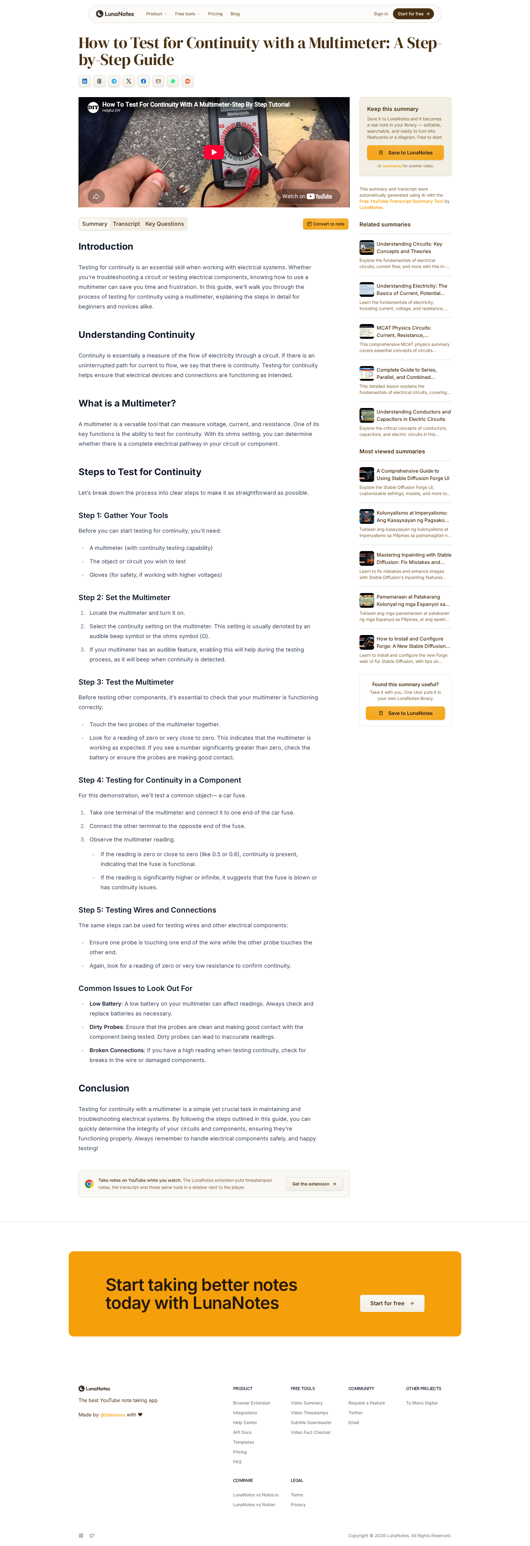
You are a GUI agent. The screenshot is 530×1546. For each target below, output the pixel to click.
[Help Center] (81, 1535)
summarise (392, 166)
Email (353, 1422)
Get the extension (310, 1183)
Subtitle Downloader (311, 1422)
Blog (235, 13)
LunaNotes (370, 207)
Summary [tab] (94, 224)
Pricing (215, 13)
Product (154, 13)
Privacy (298, 1504)
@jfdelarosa (112, 1414)
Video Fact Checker (311, 1432)
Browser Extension (251, 1402)
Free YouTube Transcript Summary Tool (401, 201)
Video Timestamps (309, 1412)
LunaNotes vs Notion (254, 1504)
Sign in (381, 13)
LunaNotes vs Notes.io (255, 1494)
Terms (297, 1494)
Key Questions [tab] (164, 224)
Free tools (185, 13)
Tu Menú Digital (421, 1402)
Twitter (355, 1412)
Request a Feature (366, 1402)
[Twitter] (92, 1535)
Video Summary (307, 1402)
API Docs (242, 1432)
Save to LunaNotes (410, 152)
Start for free (411, 13)
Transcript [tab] (126, 224)
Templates (243, 1442)
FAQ (237, 1461)
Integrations (245, 1412)
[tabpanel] (200, 697)
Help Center (245, 1422)
